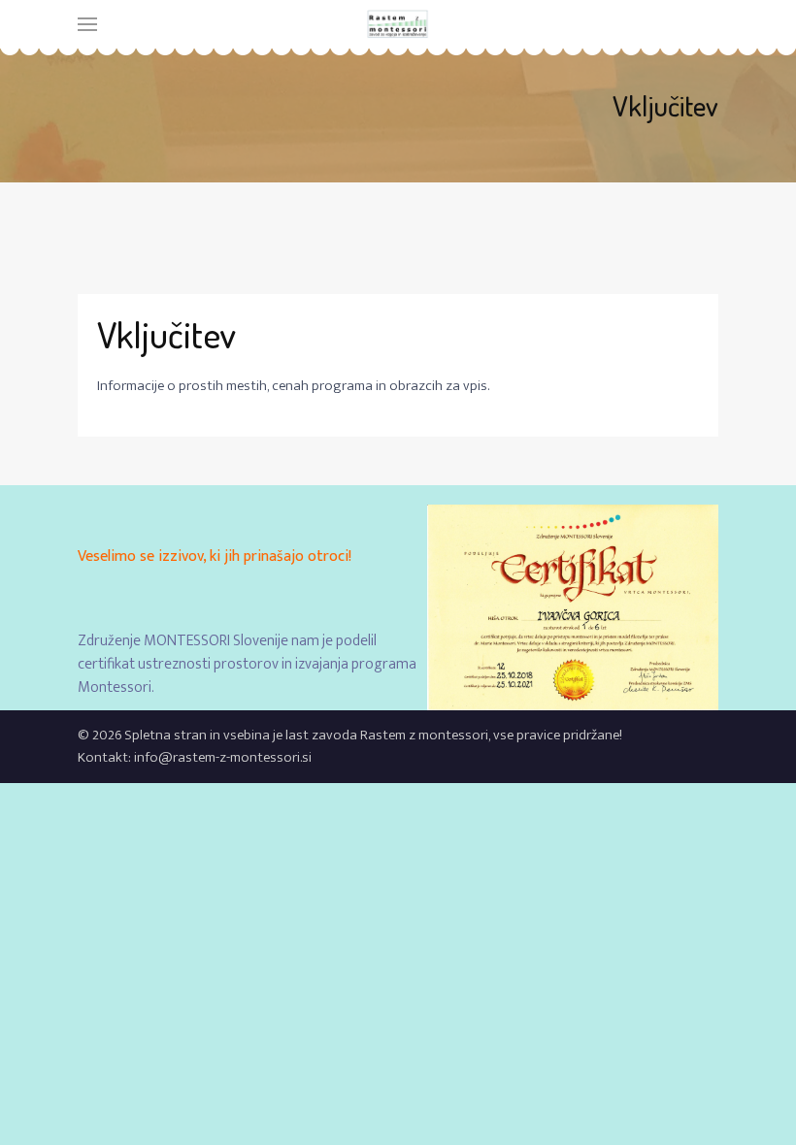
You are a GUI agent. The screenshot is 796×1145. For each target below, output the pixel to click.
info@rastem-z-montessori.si (223, 757)
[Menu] (87, 24)
